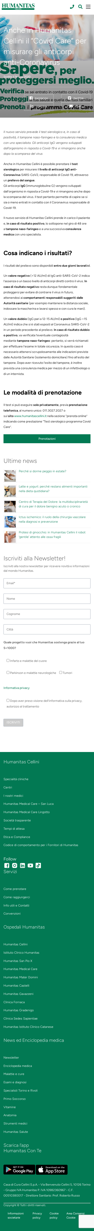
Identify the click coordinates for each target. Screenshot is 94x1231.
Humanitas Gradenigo (18, 1010)
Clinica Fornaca (14, 1002)
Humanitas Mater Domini (20, 977)
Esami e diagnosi (14, 1082)
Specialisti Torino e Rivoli (20, 1090)
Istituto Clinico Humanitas (21, 953)
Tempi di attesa (13, 829)
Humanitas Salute (15, 1132)
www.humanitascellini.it (30, 416)
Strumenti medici (15, 1123)
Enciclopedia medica (17, 1066)
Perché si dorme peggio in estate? (42, 471)
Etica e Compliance (16, 837)
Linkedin (41, 106)
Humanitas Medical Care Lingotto (26, 812)
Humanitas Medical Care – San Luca (28, 804)
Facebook (41, 98)
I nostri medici (13, 796)
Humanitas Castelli (16, 985)
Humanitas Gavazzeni (18, 994)
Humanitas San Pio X (17, 961)
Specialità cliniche (15, 779)
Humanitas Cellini (15, 944)
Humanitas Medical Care (20, 969)
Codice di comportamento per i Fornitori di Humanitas (40, 845)
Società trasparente (17, 820)
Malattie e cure (13, 1074)
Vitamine (9, 1107)
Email (78, 106)
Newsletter (11, 1057)
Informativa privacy (16, 688)
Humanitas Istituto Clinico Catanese (28, 1027)
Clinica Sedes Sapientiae (20, 1018)
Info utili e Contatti (16, 905)
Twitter (78, 98)
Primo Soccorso (14, 1099)
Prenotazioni (47, 439)
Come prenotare (14, 889)
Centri (7, 787)
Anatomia (9, 1115)
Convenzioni (12, 913)
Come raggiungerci (16, 897)
